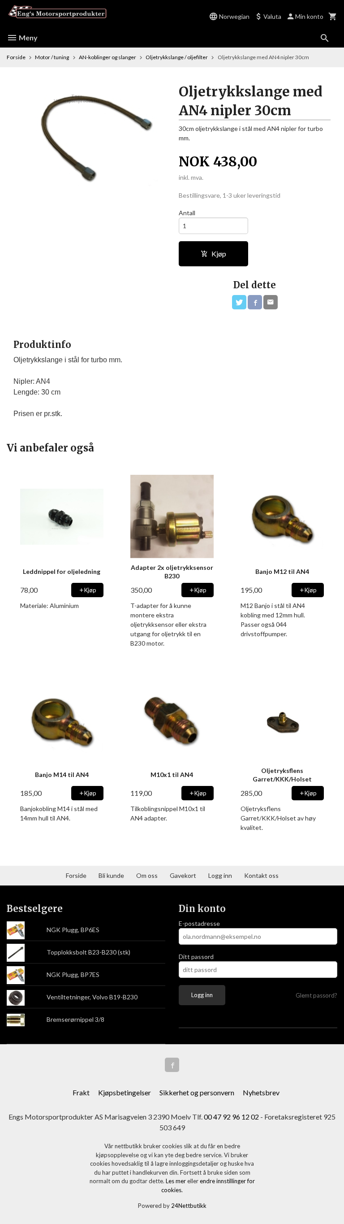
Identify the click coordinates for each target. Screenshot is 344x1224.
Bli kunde (111, 875)
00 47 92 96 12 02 (231, 1116)
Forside (16, 57)
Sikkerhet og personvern (196, 1092)
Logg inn (220, 875)
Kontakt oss (261, 875)
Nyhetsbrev (261, 1092)
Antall (187, 213)
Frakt (81, 1092)
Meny (27, 37)
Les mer (176, 1181)
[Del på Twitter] (239, 302)
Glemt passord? (316, 995)
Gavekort (183, 875)
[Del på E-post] (270, 302)
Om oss (147, 875)
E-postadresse (199, 923)
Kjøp (218, 253)
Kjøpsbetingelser (124, 1092)
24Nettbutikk (188, 1205)
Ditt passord (196, 956)
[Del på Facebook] (255, 302)
